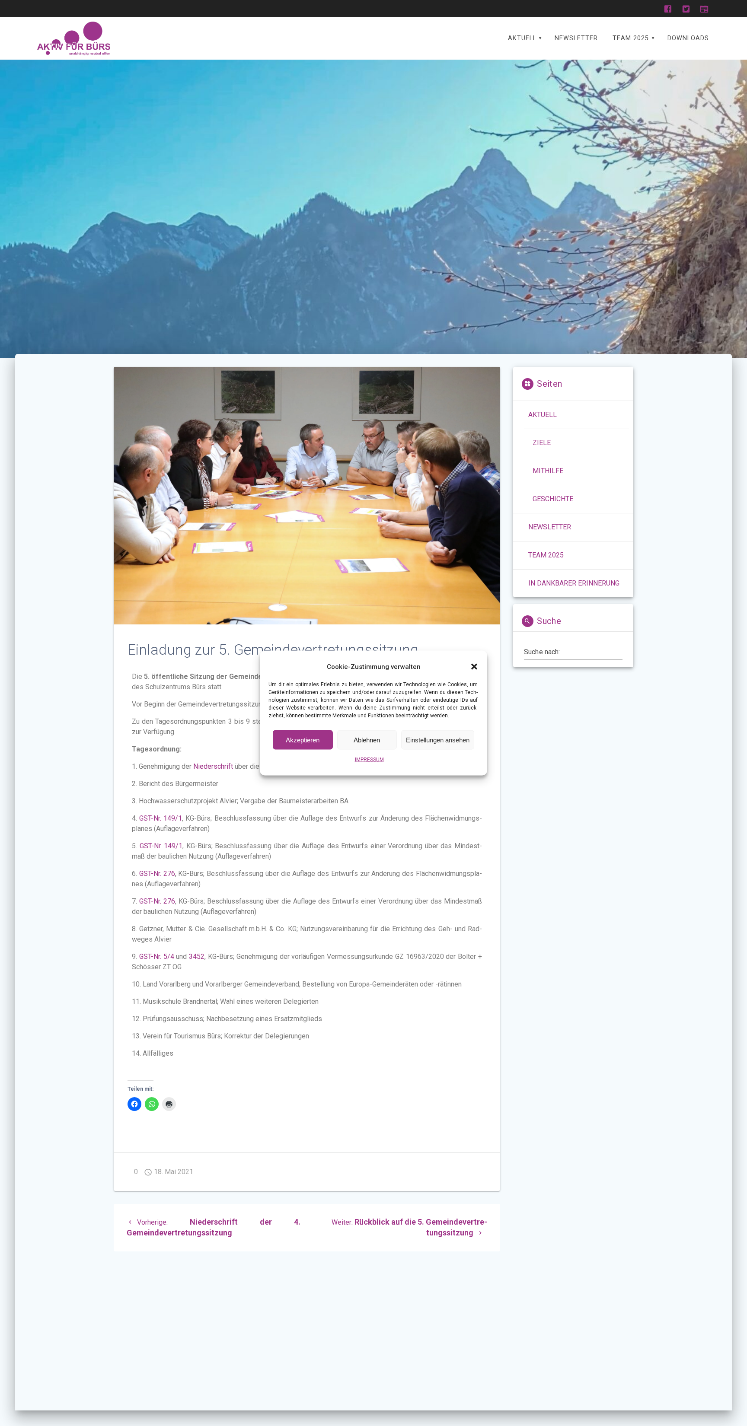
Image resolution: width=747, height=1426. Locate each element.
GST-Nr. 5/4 (155, 956)
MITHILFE (548, 471)
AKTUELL (522, 38)
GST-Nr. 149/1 (160, 818)
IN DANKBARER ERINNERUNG (573, 583)
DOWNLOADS (688, 38)
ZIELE (542, 443)
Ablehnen (367, 739)
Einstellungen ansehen (437, 739)
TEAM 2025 (631, 38)
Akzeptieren (302, 739)
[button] (474, 666)
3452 (196, 956)
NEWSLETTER (576, 38)
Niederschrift (213, 766)
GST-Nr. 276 (157, 873)
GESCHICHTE (553, 499)
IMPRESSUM (369, 760)
